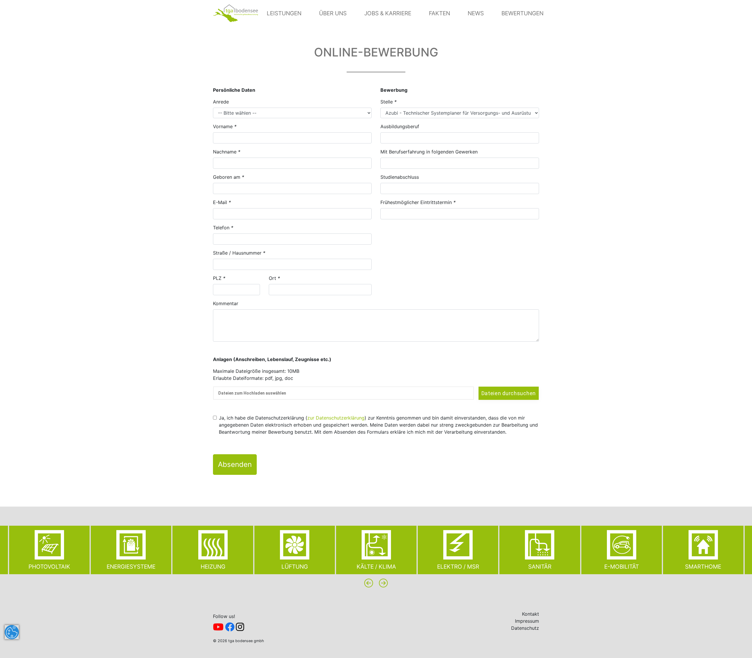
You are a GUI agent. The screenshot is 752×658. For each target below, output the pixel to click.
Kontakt (530, 614)
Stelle (388, 102)
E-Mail (222, 202)
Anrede (221, 102)
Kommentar (225, 303)
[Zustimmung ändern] (12, 632)
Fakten (439, 13)
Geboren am (228, 177)
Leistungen (284, 13)
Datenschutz (525, 628)
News (476, 13)
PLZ (219, 278)
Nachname (226, 152)
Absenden (235, 464)
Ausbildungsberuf (399, 126)
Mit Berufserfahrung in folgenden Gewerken (429, 152)
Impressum (527, 621)
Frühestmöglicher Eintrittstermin (418, 202)
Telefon (223, 228)
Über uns (333, 13)
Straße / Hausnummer (239, 253)
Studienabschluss (399, 177)
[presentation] (368, 583)
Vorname (224, 126)
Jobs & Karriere (387, 13)
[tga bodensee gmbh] (235, 13)
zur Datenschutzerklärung (336, 418)
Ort (274, 278)
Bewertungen (522, 13)
